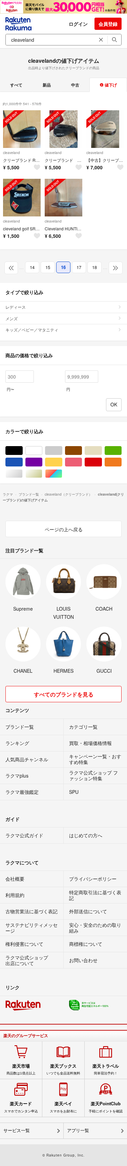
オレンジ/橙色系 (121, 462)
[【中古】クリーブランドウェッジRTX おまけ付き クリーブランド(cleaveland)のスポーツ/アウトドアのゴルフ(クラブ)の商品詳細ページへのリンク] (105, 129)
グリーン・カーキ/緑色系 (121, 450)
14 (32, 267)
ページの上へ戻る (64, 529)
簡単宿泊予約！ (105, 1069)
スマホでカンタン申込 (21, 1107)
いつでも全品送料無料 (63, 1069)
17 (79, 267)
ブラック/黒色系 (22, 450)
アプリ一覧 (78, 1130)
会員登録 (108, 23)
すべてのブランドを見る (63, 694)
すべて (16, 85)
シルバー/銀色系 (22, 474)
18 (94, 267)
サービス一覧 (16, 1130)
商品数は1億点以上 (21, 1069)
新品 (47, 85)
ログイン (78, 23)
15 (47, 267)
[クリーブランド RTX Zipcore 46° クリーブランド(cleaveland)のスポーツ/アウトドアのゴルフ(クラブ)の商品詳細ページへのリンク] (22, 129)
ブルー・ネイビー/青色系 (22, 462)
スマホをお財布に (63, 1107)
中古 (75, 85)
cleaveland (11, 152)
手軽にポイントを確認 (106, 1107)
